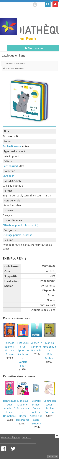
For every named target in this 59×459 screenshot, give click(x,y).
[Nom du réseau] (10, 26)
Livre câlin (8, 176)
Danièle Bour (22, 363)
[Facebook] (3, 448)
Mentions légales (10, 437)
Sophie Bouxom (12, 146)
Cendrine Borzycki (36, 348)
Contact (26, 437)
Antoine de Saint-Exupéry (36, 419)
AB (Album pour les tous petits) (20, 225)
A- (50, 456)
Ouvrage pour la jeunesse (17, 235)
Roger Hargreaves (22, 417)
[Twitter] (13, 448)
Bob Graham (49, 356)
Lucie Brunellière (9, 414)
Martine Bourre (9, 352)
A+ (56, 456)
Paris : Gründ (10, 166)
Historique (33, 4)
